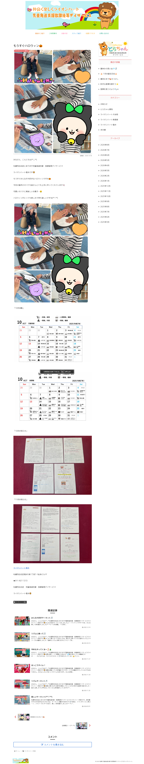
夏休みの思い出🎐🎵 (108, 68)
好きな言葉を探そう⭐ (109, 84)
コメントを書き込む (54, 744)
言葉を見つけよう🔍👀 (109, 89)
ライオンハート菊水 (21, 568)
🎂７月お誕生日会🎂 (108, 74)
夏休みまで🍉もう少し (109, 79)
